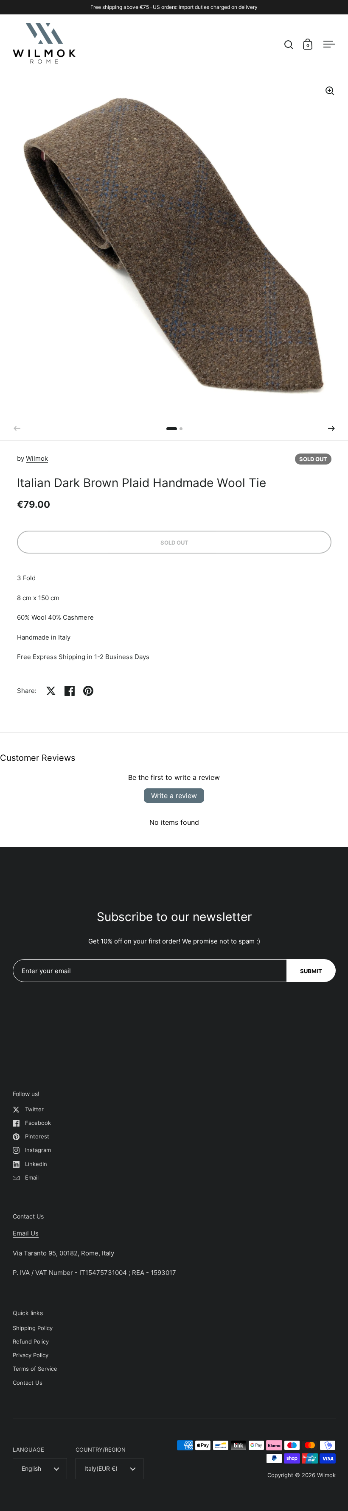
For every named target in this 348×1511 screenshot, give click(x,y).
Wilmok (37, 458)
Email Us (26, 1233)
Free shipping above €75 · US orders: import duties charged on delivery (174, 7)
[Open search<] (288, 44)
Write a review (174, 795)
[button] (331, 428)
